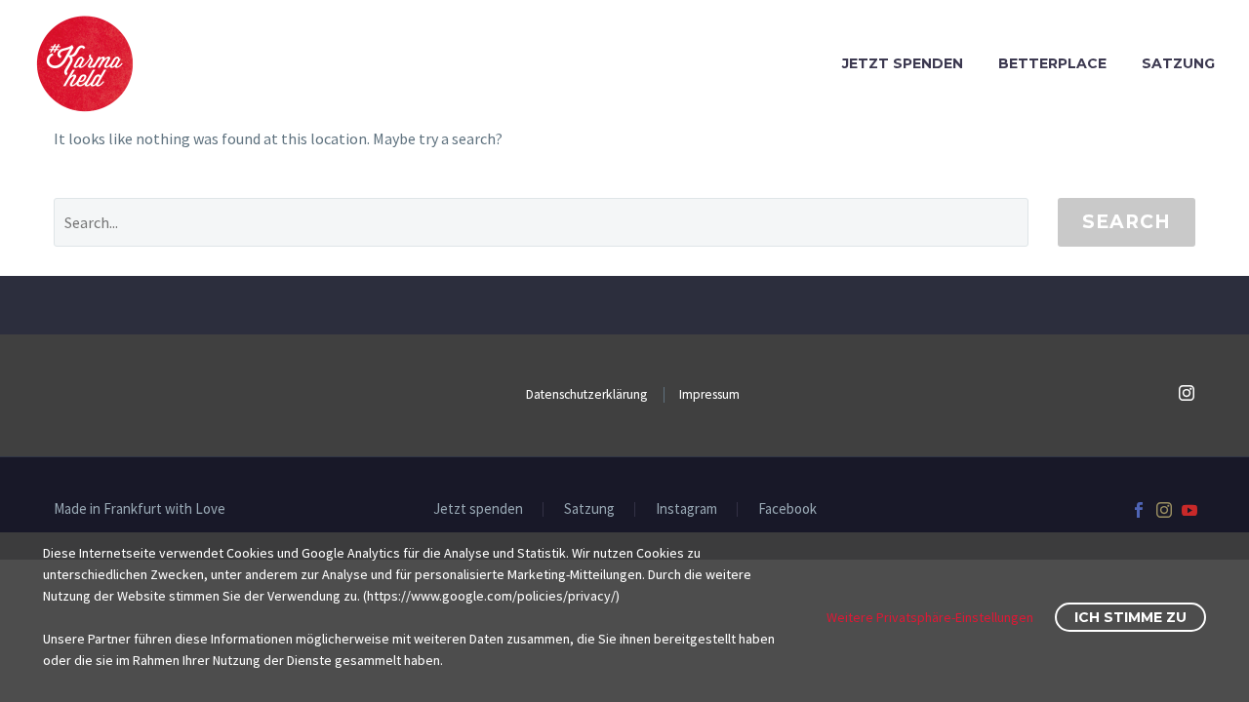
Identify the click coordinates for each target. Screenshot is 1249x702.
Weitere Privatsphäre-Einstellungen (929, 617)
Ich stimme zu (1130, 617)
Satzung (1178, 63)
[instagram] (1186, 393)
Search (1126, 222)
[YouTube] (1189, 510)
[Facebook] (1139, 510)
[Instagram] (1164, 510)
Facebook (787, 509)
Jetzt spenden (902, 63)
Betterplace (1052, 63)
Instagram (686, 509)
